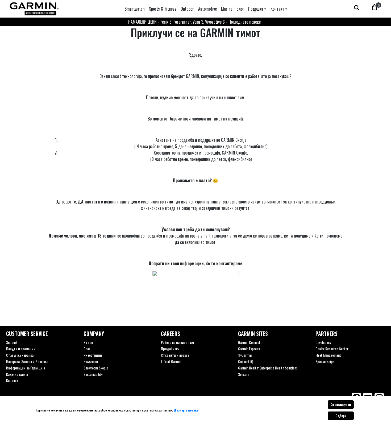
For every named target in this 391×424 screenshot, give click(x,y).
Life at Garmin (171, 361)
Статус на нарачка (20, 355)
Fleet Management (328, 355)
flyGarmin (245, 355)
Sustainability (93, 374)
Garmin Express (249, 348)
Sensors (243, 374)
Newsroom (91, 361)
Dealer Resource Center (331, 348)
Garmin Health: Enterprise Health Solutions (268, 368)
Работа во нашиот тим (177, 342)
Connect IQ (245, 361)
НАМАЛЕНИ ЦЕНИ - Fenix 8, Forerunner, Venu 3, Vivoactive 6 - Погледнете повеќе (194, 22)
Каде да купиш (17, 374)
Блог (87, 348)
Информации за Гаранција (25, 368)
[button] (257, 8)
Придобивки (170, 348)
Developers (323, 342)
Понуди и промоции (20, 348)
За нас (88, 342)
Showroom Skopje (96, 368)
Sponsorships (324, 361)
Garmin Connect (249, 342)
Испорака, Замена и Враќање (27, 361)
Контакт (12, 380)
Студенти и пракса (175, 355)
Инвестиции (93, 355)
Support (12, 342)
